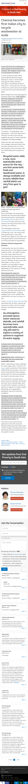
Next (18, 759)
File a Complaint (4, 772)
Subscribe (8, 478)
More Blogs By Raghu (16, 509)
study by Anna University (15, 301)
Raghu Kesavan (18, 38)
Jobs (24, 768)
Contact (3, 769)
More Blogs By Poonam (17, 498)
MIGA (12, 778)
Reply (23, 579)
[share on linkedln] (16, 783)
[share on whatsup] (21, 783)
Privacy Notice (17, 554)
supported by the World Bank (11, 230)
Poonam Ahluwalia (6, 38)
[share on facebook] (7, 783)
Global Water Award (8, 219)
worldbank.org (23, 0)
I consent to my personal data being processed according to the (14, 472)
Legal (2, 768)
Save (4, 569)
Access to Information (17, 768)
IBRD (3, 778)
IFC (9, 778)
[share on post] (11, 783)
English (9, 42)
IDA (6, 778)
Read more (16, 682)
